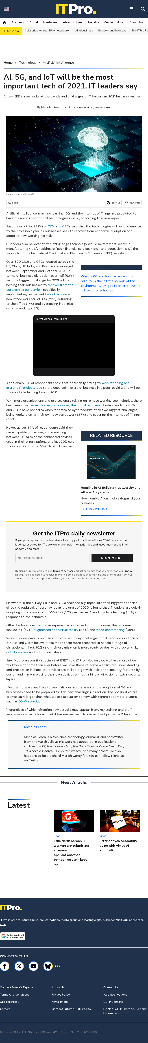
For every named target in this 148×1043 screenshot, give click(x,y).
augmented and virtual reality (56, 630)
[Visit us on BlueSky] (46, 966)
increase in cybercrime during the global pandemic (63, 405)
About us (58, 987)
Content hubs (114, 22)
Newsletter (134, 202)
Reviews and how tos (112, 30)
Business (18, 22)
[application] (74, 345)
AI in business (84, 30)
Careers (5, 1009)
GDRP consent (113, 1002)
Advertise (136, 22)
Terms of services (63, 570)
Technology (27, 62)
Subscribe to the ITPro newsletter (47, 30)
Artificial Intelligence (58, 62)
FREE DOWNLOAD (94, 509)
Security (93, 22)
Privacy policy (61, 994)
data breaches (17, 652)
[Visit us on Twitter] (18, 966)
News (107, 107)
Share (15, 202)
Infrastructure (72, 22)
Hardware (50, 22)
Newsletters (60, 1002)
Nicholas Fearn (51, 107)
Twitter (34, 760)
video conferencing (110, 630)
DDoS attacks (29, 701)
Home (8, 62)
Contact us (111, 987)
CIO (50, 226)
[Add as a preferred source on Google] (12, 936)
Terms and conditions (14, 994)
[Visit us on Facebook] (4, 966)
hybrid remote (56, 294)
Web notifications (115, 994)
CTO (65, 226)
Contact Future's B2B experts (71, 1009)
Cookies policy (9, 1002)
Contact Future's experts (16, 987)
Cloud (34, 22)
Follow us (115, 202)
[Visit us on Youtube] (33, 966)
